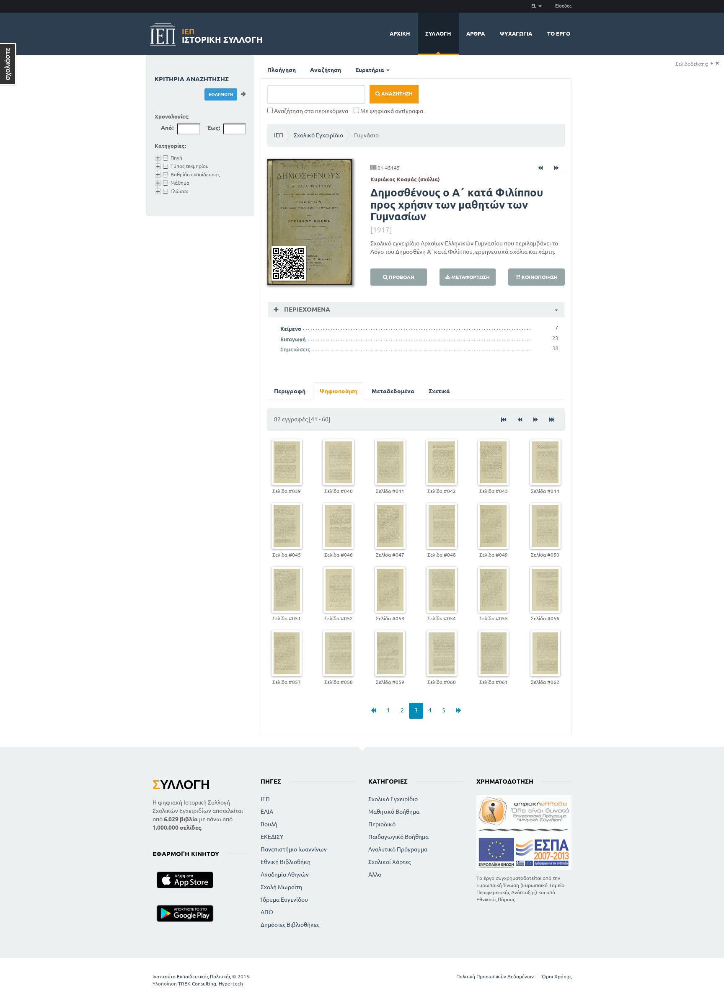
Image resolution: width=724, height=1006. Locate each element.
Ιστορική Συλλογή (222, 34)
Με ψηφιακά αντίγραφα (391, 111)
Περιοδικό (382, 824)
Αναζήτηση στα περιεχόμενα (310, 111)
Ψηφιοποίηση (338, 391)
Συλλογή (438, 33)
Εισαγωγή (293, 339)
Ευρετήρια (370, 70)
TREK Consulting (197, 983)
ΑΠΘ (267, 912)
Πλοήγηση (281, 70)
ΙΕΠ (278, 135)
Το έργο (558, 33)
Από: (167, 127)
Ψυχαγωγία (516, 33)
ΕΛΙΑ (267, 811)
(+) (712, 63)
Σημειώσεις (295, 349)
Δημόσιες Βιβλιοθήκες (290, 924)
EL (534, 5)
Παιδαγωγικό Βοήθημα (398, 836)
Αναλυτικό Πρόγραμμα (397, 849)
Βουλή (269, 824)
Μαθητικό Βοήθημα (393, 811)
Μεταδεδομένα (393, 391)
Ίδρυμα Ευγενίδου (284, 899)
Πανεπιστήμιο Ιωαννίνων (294, 849)
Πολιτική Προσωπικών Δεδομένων (495, 976)
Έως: (213, 127)
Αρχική (400, 33)
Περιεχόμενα (306, 309)
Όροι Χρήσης (556, 976)
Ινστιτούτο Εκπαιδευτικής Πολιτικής (192, 976)
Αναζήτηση (325, 70)
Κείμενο (290, 329)
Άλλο (374, 874)
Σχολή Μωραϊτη (281, 887)
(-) (717, 63)
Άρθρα (475, 33)
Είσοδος (563, 5)
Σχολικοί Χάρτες (389, 862)
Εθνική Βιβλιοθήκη (285, 862)
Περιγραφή (289, 391)
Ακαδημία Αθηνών (285, 874)
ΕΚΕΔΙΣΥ (272, 836)
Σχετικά (439, 391)
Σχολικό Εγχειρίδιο (318, 135)
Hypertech (231, 983)
